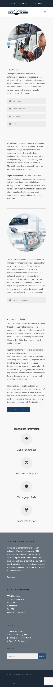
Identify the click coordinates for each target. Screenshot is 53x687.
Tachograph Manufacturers (19, 638)
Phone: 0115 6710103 (16, 612)
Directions (23, 3)
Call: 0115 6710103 (36, 3)
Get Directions (14, 596)
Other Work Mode (19, 109)
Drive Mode (17, 101)
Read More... (12, 577)
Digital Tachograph (16, 631)
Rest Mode (16, 116)
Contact (13, 3)
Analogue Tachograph (20, 300)
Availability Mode (19, 124)
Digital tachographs (15, 176)
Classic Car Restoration (18, 641)
